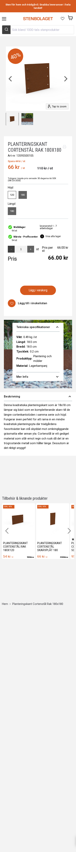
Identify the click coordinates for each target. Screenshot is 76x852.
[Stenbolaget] (38, 18)
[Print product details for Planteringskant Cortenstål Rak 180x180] (64, 147)
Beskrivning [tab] (38, 396)
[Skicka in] (6, 29)
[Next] (65, 79)
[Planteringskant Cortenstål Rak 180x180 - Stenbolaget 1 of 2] (12, 119)
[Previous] (11, 79)
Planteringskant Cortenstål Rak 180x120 (15, 547)
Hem (5, 604)
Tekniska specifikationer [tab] (38, 327)
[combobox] (38, 29)
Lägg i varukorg (38, 290)
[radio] (12, 195)
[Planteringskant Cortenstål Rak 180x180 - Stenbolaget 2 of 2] (27, 119)
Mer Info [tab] (38, 376)
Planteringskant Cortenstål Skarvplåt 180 (49, 547)
